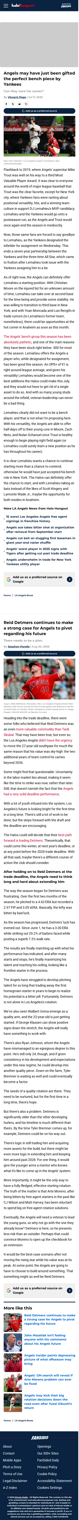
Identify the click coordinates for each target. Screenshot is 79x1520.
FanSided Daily (48, 1460)
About (7, 1446)
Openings (44, 1446)
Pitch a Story (12, 1467)
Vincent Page (17, 97)
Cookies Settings (49, 1488)
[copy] (26, 104)
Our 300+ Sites (48, 1453)
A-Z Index (10, 1488)
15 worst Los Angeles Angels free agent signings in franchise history (36, 519)
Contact (9, 1453)
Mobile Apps (12, 1460)
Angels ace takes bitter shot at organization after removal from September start (40, 530)
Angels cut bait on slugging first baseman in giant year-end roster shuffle (40, 540)
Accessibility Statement (54, 1481)
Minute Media (21, 1497)
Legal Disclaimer (15, 1481)
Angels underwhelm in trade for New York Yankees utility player (38, 562)
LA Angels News (24, 595)
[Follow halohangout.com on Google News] (69, 579)
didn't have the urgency (55, 740)
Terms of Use (12, 1474)
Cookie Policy (47, 1474)
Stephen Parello (19, 646)
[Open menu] (6, 5)
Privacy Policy (47, 1467)
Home (7, 595)
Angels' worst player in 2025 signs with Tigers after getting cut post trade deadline (39, 551)
